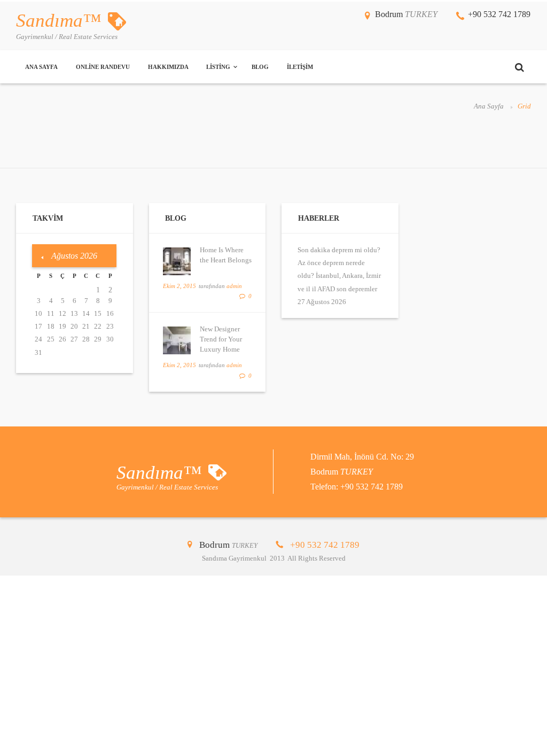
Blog (260, 67)
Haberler (318, 218)
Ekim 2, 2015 (179, 286)
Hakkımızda (168, 67)
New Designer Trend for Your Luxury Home (221, 339)
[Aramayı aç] (519, 67)
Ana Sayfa (41, 67)
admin (234, 286)
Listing (218, 67)
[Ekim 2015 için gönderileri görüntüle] (42, 258)
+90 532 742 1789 (499, 14)
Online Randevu (103, 67)
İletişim (300, 67)
